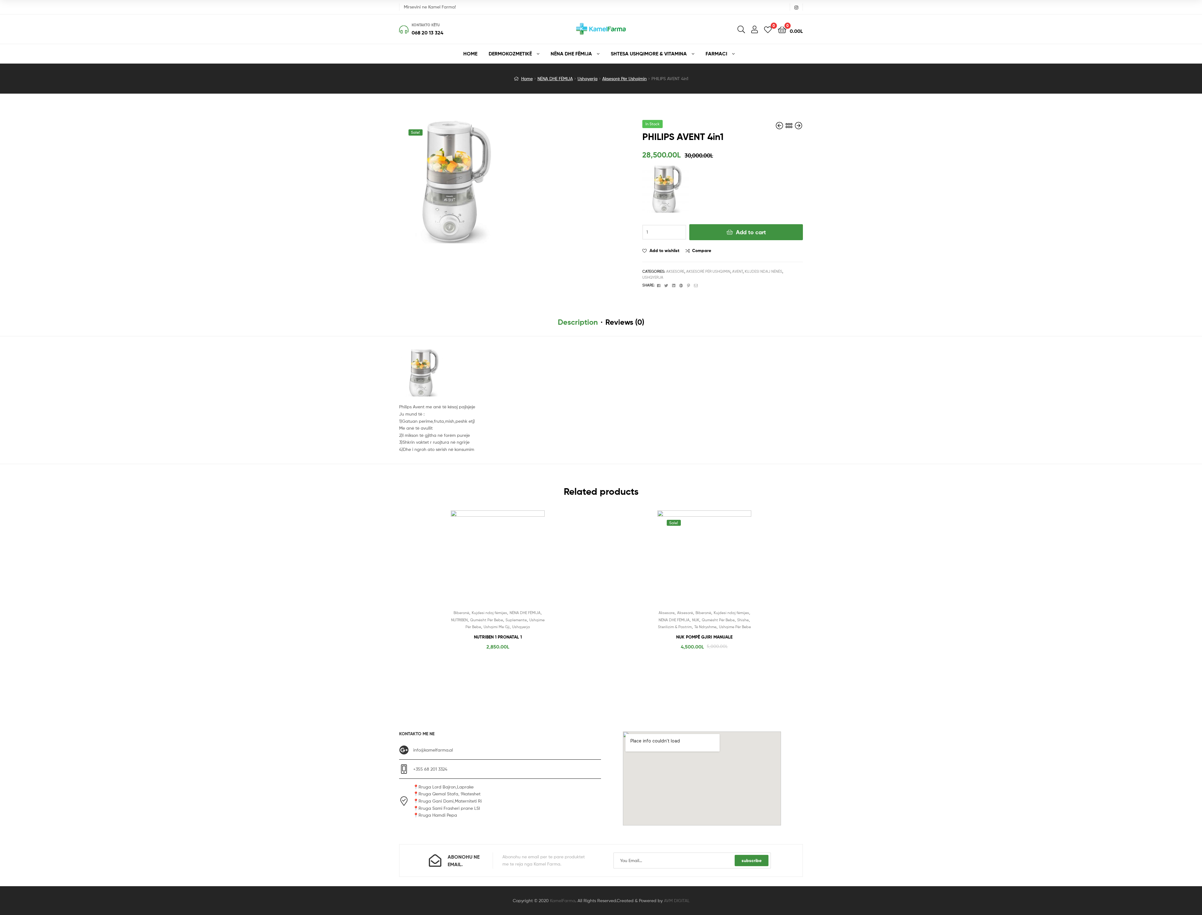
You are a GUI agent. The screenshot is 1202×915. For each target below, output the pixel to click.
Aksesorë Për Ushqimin (624, 78)
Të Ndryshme (705, 626)
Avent (737, 271)
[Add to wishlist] (482, 562)
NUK (695, 620)
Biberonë (461, 612)
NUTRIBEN (459, 620)
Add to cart (751, 232)
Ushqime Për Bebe (735, 626)
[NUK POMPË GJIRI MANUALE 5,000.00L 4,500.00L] (798, 125)
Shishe (743, 620)
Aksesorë (685, 612)
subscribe (752, 860)
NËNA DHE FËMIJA (555, 78)
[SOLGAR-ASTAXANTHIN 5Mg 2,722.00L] (780, 125)
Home (527, 78)
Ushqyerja (588, 78)
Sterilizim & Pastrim (675, 626)
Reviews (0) (624, 322)
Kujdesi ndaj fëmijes (489, 612)
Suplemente (516, 620)
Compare (701, 250)
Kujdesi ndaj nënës (763, 271)
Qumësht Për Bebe (486, 620)
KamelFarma (562, 900)
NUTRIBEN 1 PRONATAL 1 (498, 637)
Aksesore (675, 271)
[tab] (578, 322)
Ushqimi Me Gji (497, 626)
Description (578, 322)
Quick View (513, 562)
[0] (768, 29)
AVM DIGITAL (677, 900)
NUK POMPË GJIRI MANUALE (704, 637)
